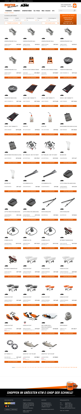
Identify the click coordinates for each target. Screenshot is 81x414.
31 (60, 367)
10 (25, 367)
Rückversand (26, 406)
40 (74, 367)
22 (45, 367)
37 (69, 367)
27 (53, 367)
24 (48, 367)
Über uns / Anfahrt (64, 410)
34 (64, 367)
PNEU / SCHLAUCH (46, 11)
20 (41, 367)
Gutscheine (13, 1)
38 (71, 367)
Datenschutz (26, 412)
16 (35, 367)
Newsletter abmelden (28, 408)
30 (58, 367)
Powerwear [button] (8, 11)
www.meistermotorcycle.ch (47, 409)
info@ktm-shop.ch (45, 406)
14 (32, 367)
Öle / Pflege (37, 11)
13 (30, 367)
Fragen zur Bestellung (28, 403)
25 (50, 367)
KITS (53, 11)
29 (56, 367)
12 (28, 367)
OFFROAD (11, 12)
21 (43, 367)
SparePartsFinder (27, 11)
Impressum (29, 410)
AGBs (24, 410)
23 (46, 367)
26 (51, 367)
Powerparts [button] (17, 11)
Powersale (20, 1)
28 (55, 367)
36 (68, 367)
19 (40, 367)
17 (37, 367)
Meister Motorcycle (28, 1)
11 (27, 367)
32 (61, 367)
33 (63, 367)
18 (38, 367)
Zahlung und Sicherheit (28, 404)
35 (66, 367)
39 (73, 367)
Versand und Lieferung (28, 405)
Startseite (7, 1)
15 (33, 367)
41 (76, 367)
